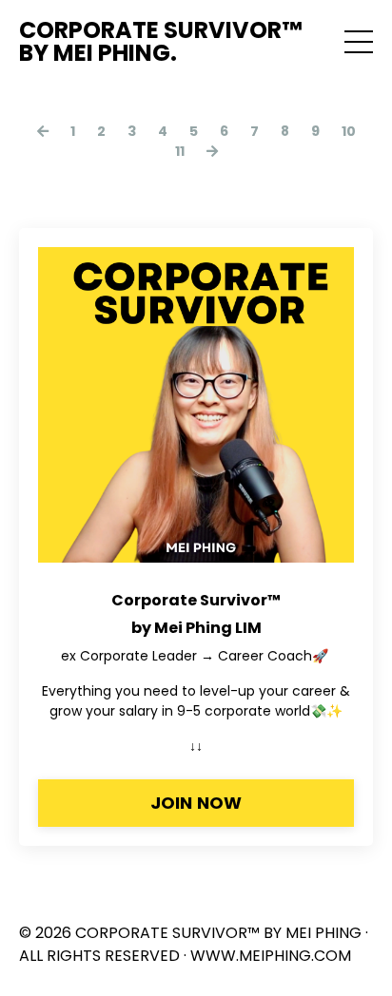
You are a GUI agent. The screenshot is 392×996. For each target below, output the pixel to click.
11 (180, 151)
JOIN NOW (196, 802)
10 (349, 131)
